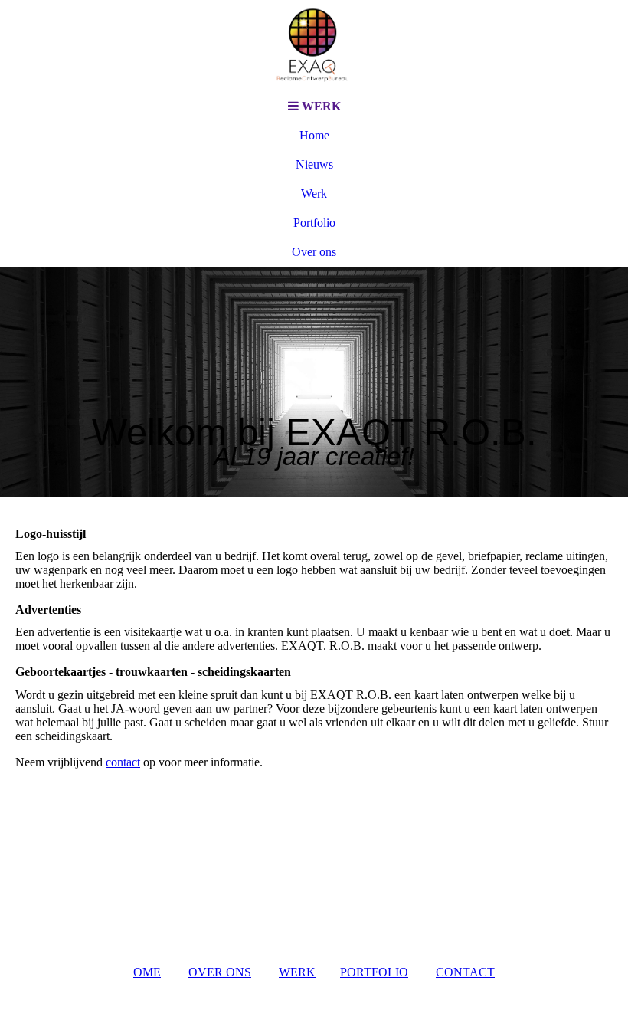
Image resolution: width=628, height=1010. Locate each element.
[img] (314, 46)
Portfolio (314, 222)
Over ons (314, 251)
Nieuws (314, 164)
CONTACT (465, 972)
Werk (314, 193)
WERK (297, 972)
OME (147, 972)
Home (314, 135)
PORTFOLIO (374, 972)
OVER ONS (219, 972)
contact (123, 762)
